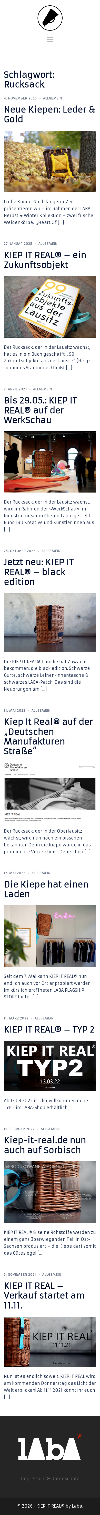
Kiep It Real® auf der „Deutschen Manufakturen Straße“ (48, 736)
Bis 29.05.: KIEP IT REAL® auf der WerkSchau (40, 410)
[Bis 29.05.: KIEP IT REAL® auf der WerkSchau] (50, 461)
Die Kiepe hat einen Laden (46, 889)
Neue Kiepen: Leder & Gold (49, 115)
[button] (10, 16)
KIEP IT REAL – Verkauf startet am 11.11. (44, 1296)
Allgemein (52, 98)
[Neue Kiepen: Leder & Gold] (50, 161)
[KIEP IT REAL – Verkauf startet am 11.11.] (50, 1341)
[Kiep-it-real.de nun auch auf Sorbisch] (50, 1191)
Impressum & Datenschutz (50, 1478)
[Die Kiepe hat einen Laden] (50, 935)
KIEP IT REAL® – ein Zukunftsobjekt (45, 260)
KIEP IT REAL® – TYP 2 (49, 1030)
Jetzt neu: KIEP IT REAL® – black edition (39, 572)
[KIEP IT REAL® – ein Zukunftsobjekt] (50, 306)
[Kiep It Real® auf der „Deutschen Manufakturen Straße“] (50, 791)
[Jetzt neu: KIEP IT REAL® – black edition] (50, 622)
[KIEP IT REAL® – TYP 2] (50, 1065)
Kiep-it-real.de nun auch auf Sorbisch (45, 1145)
